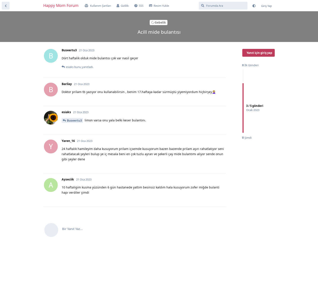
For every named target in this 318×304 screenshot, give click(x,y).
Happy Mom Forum (61, 5)
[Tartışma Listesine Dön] (6, 6)
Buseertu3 (74, 120)
